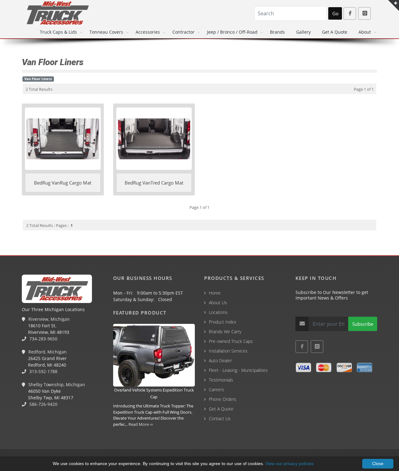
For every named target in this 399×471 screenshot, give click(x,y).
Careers (216, 389)
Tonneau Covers (106, 32)
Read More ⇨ (140, 424)
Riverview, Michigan (48, 319)
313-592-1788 (42, 371)
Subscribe (362, 324)
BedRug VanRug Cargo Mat (62, 183)
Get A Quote (334, 32)
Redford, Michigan (47, 352)
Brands (277, 32)
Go (335, 13)
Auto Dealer (220, 360)
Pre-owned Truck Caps (231, 341)
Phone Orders (222, 399)
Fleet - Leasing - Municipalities (238, 370)
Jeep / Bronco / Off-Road (232, 32)
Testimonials (221, 380)
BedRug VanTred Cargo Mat (154, 183)
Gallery (303, 32)
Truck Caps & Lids (58, 32)
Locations (218, 312)
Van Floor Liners (38, 79)
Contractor (183, 32)
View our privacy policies (289, 463)
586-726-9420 (42, 404)
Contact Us (220, 418)
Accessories (148, 32)
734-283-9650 (42, 339)
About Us (218, 302)
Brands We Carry (225, 331)
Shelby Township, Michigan (56, 384)
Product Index (222, 322)
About (364, 32)
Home (215, 293)
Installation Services (228, 351)
